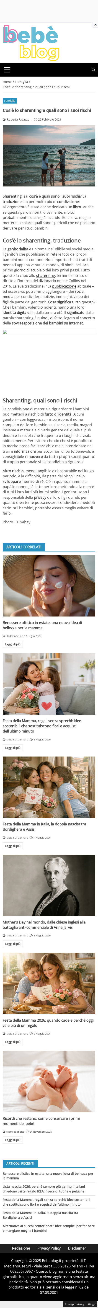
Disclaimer (77, 1248)
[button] (93, 70)
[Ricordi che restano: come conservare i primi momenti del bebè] (49, 1081)
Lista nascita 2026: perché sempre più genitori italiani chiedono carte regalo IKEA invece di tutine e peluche (44, 1188)
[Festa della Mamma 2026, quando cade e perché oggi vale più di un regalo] (49, 983)
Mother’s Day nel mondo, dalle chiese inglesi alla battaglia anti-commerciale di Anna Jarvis (44, 925)
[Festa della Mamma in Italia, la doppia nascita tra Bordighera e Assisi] (49, 787)
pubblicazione (64, 286)
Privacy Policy (49, 1248)
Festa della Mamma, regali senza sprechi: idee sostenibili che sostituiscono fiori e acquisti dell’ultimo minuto (42, 726)
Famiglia (9, 101)
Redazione (21, 1248)
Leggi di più (13, 644)
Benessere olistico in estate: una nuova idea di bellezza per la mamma (42, 625)
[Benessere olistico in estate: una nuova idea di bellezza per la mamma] (49, 586)
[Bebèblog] (31, 42)
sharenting (45, 275)
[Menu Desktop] (7, 69)
